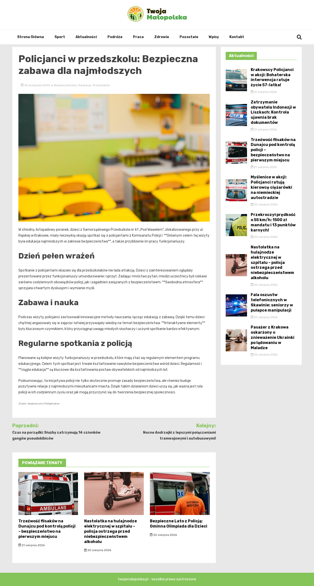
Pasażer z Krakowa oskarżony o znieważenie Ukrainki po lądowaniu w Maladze (272, 337)
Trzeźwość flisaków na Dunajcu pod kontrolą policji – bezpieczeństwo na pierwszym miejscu (47, 529)
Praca (138, 37)
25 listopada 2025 (37, 85)
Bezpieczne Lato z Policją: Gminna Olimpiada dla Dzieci (178, 524)
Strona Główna (30, 37)
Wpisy (214, 37)
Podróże (114, 37)
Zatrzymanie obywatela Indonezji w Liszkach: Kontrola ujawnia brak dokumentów (273, 112)
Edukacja (84, 85)
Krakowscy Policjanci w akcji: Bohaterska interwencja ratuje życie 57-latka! (272, 77)
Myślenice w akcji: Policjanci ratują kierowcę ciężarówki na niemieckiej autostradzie (271, 187)
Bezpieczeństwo (65, 85)
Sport (59, 37)
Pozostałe (189, 37)
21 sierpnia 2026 (33, 545)
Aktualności (86, 37)
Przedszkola (101, 85)
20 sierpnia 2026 (99, 550)
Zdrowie (161, 37)
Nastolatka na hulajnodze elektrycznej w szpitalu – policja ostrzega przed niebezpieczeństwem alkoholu (110, 531)
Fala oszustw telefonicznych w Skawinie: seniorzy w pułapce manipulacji (272, 302)
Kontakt (236, 37)
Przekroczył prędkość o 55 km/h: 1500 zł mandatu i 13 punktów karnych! (273, 222)
